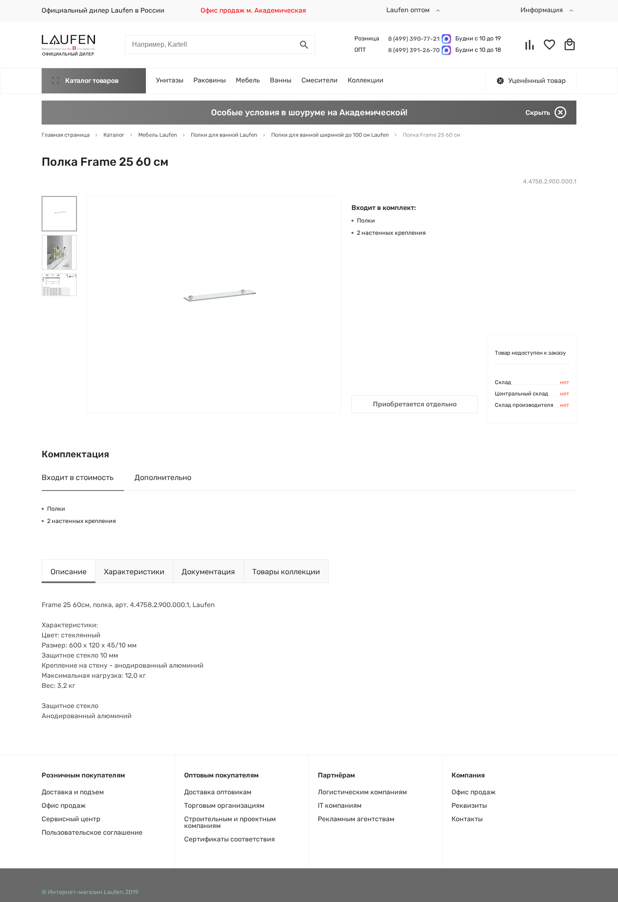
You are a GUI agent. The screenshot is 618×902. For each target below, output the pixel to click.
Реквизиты (469, 805)
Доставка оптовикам (217, 792)
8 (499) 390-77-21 (412, 38)
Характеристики (134, 571)
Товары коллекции (286, 571)
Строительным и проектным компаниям (230, 822)
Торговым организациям (224, 805)
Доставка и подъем (73, 792)
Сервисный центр (71, 819)
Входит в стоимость (78, 477)
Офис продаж (64, 805)
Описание (68, 571)
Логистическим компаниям (362, 792)
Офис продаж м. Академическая (253, 10)
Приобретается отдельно (415, 404)
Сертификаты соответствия (229, 839)
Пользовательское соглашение (92, 832)
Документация (208, 571)
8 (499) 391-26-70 (412, 50)
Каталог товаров (91, 81)
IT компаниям (340, 805)
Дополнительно (163, 477)
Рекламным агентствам (356, 819)
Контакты (467, 819)
